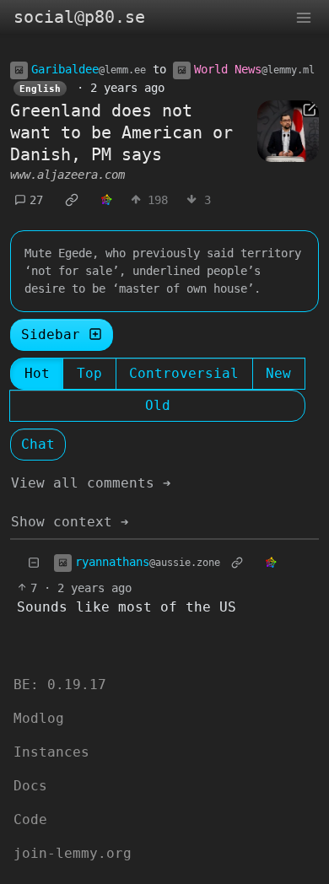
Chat (38, 444)
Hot (37, 373)
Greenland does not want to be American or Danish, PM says (121, 132)
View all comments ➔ (91, 483)
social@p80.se (79, 17)
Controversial (184, 373)
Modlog (38, 718)
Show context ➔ (70, 522)
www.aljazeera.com (67, 174)
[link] (71, 200)
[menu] (304, 17)
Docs (30, 786)
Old (157, 405)
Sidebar (50, 334)
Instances (51, 752)
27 (36, 200)
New (278, 373)
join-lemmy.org (72, 853)
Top (89, 373)
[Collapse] (33, 563)
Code (30, 819)
